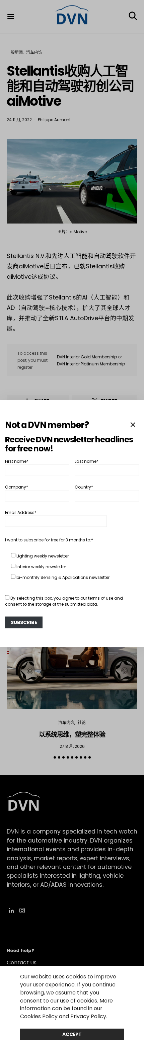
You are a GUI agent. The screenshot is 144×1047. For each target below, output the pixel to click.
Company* (16, 487)
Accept (72, 1034)
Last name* (86, 461)
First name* (16, 461)
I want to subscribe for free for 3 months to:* (49, 540)
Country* (84, 487)
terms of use (100, 598)
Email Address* (21, 512)
